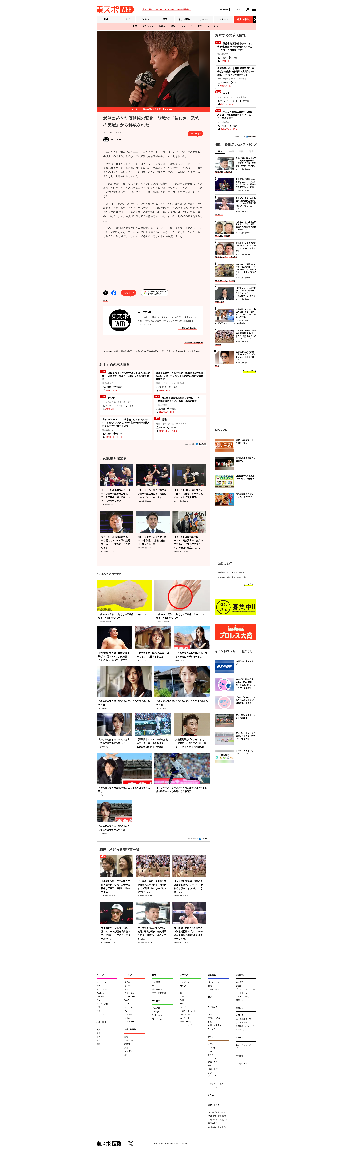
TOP (106, 19)
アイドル (100, 1000)
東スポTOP (108, 351)
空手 (199, 26)
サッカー (204, 19)
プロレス (145, 19)
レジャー (212, 1044)
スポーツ (223, 19)
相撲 (134, 26)
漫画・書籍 (213, 1069)
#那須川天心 (219, 302)
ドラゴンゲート (131, 1007)
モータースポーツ (188, 1025)
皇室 (98, 1033)
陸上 (182, 993)
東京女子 (128, 1014)
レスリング (186, 26)
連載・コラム (214, 1105)
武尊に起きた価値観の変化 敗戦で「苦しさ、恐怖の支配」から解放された (168, 351)
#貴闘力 (227, 236)
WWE (126, 1000)
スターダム (129, 993)
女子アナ (100, 996)
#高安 (241, 572)
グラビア (100, 1014)
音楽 (98, 1011)
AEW (126, 1004)
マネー (211, 1051)
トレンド (212, 1047)
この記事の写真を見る (193, 342)
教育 (210, 1065)
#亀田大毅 (228, 172)
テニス (183, 989)
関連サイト (240, 1000)
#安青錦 (218, 345)
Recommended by (192, 838)
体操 (182, 1000)
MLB (154, 986)
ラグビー (184, 1007)
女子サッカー (158, 1019)
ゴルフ (183, 986)
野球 (165, 19)
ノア (126, 989)
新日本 (127, 982)
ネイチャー (213, 1029)
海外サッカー (158, 1015)
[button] (254, 19)
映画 (98, 1007)
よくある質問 (241, 1022)
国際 (98, 1044)
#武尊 (105, 301)
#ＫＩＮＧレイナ (221, 257)
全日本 (127, 986)
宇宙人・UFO (214, 1018)
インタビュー (214, 26)
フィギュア (185, 982)
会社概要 (240, 982)
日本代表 (156, 1008)
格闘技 (162, 26)
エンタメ (125, 19)
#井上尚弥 (219, 172)
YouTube (100, 993)
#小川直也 (219, 236)
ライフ (211, 1036)
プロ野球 (156, 982)
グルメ (211, 1055)
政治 (98, 1030)
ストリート (185, 1018)
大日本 (127, 1018)
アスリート (213, 1087)
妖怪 (210, 1022)
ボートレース (214, 982)
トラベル (212, 1058)
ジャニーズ (101, 982)
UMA (210, 1014)
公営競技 (212, 975)
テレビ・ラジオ (103, 989)
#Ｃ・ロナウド (229, 323)
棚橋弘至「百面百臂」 (217, 1127)
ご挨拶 (239, 986)
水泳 (182, 996)
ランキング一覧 (249, 371)
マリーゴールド (131, 996)
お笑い (99, 986)
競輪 (210, 986)
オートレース (214, 989)
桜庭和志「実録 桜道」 (218, 1116)
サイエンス (213, 1007)
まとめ (211, 1095)
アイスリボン (130, 1022)
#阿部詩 (234, 572)
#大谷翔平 (219, 323)
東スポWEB (144, 311)
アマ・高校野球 (159, 993)
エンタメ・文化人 (215, 1084)
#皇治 (217, 366)
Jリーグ (155, 1012)
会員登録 (224, 9)
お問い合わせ (241, 1015)
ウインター (185, 1014)
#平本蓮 (232, 281)
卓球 (182, 1004)
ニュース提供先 (242, 996)
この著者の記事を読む (187, 328)
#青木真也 (233, 257)
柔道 (173, 26)
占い (210, 1073)
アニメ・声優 (102, 1004)
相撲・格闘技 (243, 19)
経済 (98, 1040)
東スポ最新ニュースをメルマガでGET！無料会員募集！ (166, 9)
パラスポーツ (186, 1022)
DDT (126, 1011)
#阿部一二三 (223, 572)
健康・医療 (213, 1062)
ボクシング (147, 26)
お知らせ (240, 1037)
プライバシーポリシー (245, 989)
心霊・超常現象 (214, 1025)
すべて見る (248, 584)
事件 (98, 1037)
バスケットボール (188, 1011)
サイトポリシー (242, 993)
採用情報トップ (242, 1063)
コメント (195, 133)
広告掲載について (243, 1019)
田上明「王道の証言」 (217, 1112)
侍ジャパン (157, 989)
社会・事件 (184, 19)
